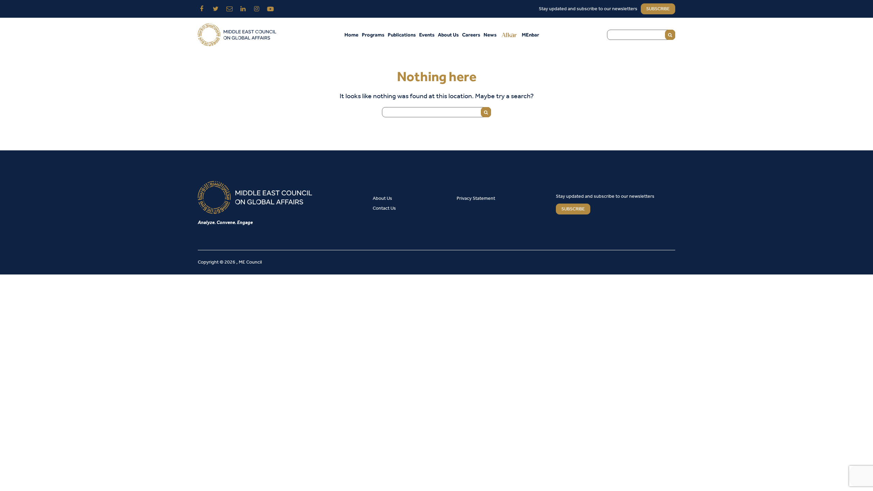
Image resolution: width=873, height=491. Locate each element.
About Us (448, 35)
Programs (373, 35)
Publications (402, 35)
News (490, 35)
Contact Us (384, 208)
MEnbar (530, 35)
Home (351, 35)
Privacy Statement (476, 198)
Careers (471, 35)
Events (426, 35)
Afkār (509, 35)
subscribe (658, 9)
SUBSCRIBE (573, 209)
